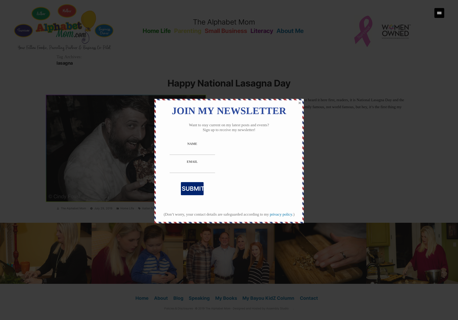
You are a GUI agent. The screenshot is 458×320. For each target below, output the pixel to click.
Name (192, 144)
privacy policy (281, 214)
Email (192, 162)
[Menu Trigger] (439, 13)
